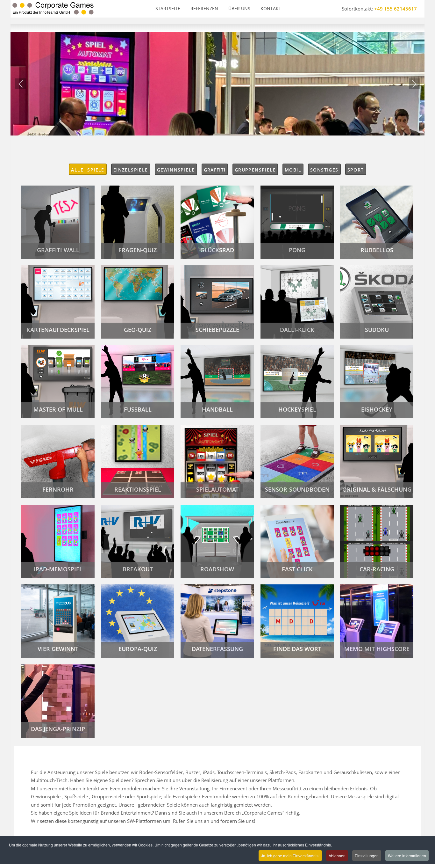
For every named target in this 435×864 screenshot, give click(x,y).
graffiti (215, 170)
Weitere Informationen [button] (407, 855)
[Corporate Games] (53, 9)
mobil (293, 170)
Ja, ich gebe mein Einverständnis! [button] (290, 855)
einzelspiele (130, 170)
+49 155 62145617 (395, 8)
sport (355, 170)
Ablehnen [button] (337, 855)
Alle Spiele (87, 170)
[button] (20, 83)
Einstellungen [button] (367, 855)
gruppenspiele (255, 170)
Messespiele (361, 796)
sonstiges (324, 170)
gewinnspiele (176, 170)
